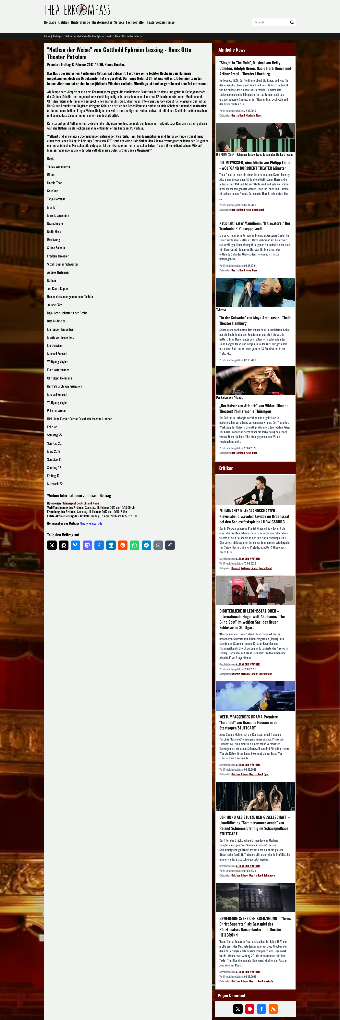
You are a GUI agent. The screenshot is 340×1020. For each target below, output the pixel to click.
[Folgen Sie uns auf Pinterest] (249, 1009)
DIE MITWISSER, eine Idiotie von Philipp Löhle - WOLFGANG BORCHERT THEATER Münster (254, 165)
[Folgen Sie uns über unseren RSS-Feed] (273, 1009)
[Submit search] (292, 22)
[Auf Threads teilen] (63, 545)
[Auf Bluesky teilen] (75, 545)
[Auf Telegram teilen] (146, 545)
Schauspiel (69, 503)
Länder (254, 568)
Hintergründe (80, 22)
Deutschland (84, 503)
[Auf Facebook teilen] (99, 545)
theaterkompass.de (91, 523)
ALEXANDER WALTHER (248, 558)
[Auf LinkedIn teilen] (111, 545)
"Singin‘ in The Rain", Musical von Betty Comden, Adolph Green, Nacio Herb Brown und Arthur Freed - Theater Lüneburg (255, 68)
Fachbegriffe (135, 22)
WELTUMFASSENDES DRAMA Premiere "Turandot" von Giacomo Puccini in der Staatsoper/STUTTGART (249, 722)
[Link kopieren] (170, 545)
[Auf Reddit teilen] (123, 545)
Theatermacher (102, 22)
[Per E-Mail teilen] (158, 545)
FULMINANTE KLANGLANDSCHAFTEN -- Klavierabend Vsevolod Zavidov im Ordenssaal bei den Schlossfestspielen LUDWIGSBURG (254, 516)
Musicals (250, 115)
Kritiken (63, 22)
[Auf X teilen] (52, 545)
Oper (254, 270)
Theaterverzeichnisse (160, 22)
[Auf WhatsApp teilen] (134, 545)
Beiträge (50, 22)
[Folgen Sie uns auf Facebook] (261, 1009)
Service (119, 22)
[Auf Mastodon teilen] (87, 545)
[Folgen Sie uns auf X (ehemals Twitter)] (238, 1009)
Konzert (235, 568)
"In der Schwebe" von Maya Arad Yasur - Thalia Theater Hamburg (255, 320)
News (96, 503)
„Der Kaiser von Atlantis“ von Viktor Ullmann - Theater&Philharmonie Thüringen (255, 408)
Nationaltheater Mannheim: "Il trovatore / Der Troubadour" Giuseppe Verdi (254, 225)
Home (47, 36)
